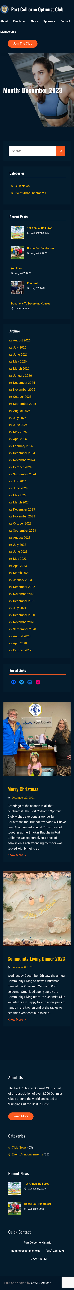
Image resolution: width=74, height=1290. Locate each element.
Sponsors (49, 21)
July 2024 (19, 481)
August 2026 (21, 340)
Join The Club (22, 43)
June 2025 (20, 425)
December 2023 (24, 509)
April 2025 (20, 439)
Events (17, 21)
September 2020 (24, 629)
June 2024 (20, 488)
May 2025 (20, 432)
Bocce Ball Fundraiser (40, 248)
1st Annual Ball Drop (39, 228)
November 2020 (24, 622)
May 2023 (20, 558)
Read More (20, 1116)
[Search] (60, 151)
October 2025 (22, 396)
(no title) (16, 268)
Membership (8, 31)
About (4, 21)
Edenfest (32, 283)
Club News (22, 186)
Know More (15, 855)
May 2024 (20, 495)
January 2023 (22, 580)
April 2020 (20, 643)
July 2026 (19, 347)
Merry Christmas (23, 789)
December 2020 (24, 615)
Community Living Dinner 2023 (36, 958)
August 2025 (21, 411)
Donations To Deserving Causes (30, 303)
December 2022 (24, 587)
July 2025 (19, 418)
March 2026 (21, 368)
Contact (65, 21)
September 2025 (24, 404)
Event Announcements (30, 193)
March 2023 (21, 573)
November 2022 (24, 594)
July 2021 (19, 608)
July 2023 (19, 544)
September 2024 (24, 474)
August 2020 (21, 636)
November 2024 (24, 460)
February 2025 (23, 446)
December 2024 (24, 453)
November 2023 (24, 516)
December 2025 (24, 382)
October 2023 (22, 523)
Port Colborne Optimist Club (37, 9)
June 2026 (20, 354)
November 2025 (24, 389)
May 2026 (20, 361)
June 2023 (20, 551)
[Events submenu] (24, 21)
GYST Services (41, 1283)
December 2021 (24, 601)
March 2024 (21, 502)
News (34, 21)
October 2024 (22, 467)
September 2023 (24, 530)
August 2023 (21, 537)
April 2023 (20, 566)
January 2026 (22, 375)
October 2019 (22, 650)
